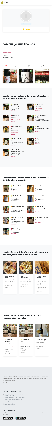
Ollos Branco (42, 218)
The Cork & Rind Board (9, 276)
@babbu (13, 190)
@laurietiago (13, 233)
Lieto (40, 104)
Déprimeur (40, 139)
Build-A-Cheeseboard (24, 276)
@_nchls (13, 213)
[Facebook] (6, 383)
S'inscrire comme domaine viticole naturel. (14, 397)
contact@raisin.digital (9, 401)
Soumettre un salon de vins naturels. (13, 399)
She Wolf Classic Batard (41, 276)
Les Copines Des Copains (17, 218)
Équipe (4, 403)
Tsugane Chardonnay (15, 105)
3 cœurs (9, 65)
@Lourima (37, 190)
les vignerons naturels (23, 377)
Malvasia (40, 207)
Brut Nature (40, 186)
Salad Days (42, 340)
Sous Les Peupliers (17, 207)
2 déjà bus (33, 66)
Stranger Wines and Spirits (9, 350)
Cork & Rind (9, 285)
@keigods (13, 110)
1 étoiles (44, 65)
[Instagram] (3, 383)
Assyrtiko (25, 340)
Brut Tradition (41, 196)
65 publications (21, 66)
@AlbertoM (13, 224)
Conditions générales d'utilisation (15, 403)
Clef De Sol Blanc (17, 196)
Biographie (6, 55)
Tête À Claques (17, 229)
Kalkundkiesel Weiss (40, 116)
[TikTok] (4, 383)
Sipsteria (40, 346)
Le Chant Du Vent (17, 139)
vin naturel (17, 413)
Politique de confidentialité (9, 404)
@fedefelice (38, 222)
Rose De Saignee (8, 340)
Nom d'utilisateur (7, 50)
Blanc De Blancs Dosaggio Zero (17, 150)
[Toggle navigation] (49, 3)
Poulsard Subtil (17, 127)
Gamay (15, 115)
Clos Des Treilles (17, 186)
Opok (38, 126)
